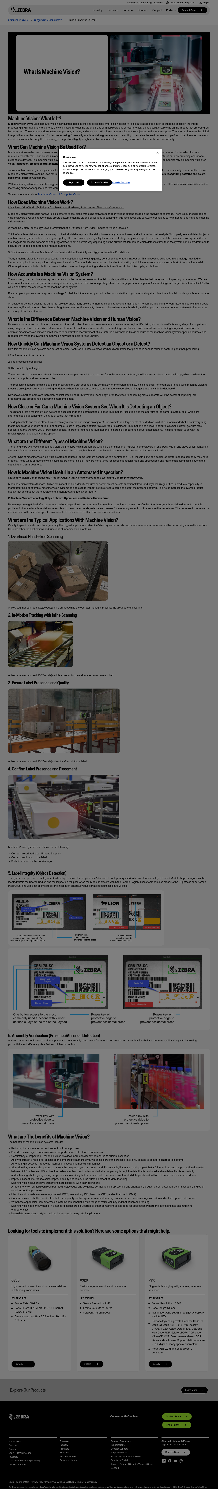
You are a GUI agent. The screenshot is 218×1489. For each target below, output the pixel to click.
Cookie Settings (121, 182)
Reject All (74, 182)
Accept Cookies (99, 182)
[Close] (157, 152)
